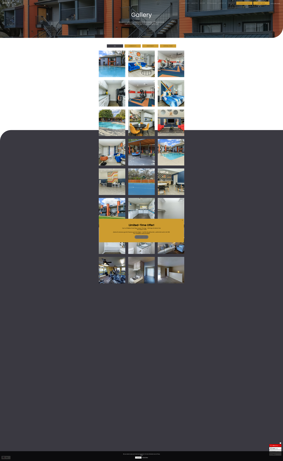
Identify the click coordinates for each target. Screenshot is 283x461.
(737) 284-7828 (275, 3)
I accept (138, 457)
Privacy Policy (145, 457)
